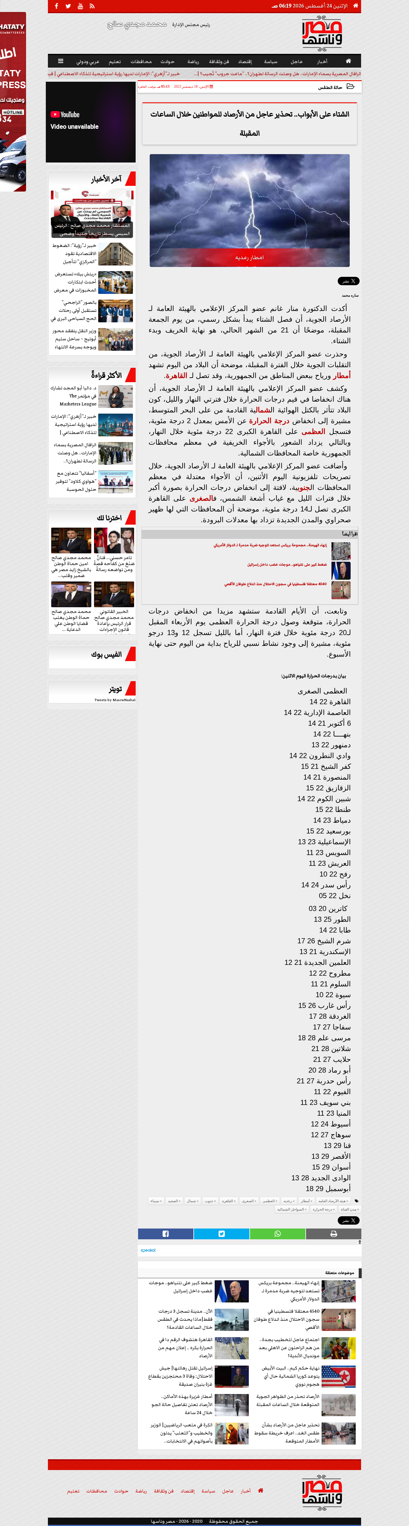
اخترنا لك (109, 518)
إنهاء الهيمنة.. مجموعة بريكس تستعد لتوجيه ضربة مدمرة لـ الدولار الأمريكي (270, 545)
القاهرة (176, 375)
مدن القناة (348, 1209)
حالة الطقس (330, 87)
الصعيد (173, 1201)
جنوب (304, 487)
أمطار (342, 375)
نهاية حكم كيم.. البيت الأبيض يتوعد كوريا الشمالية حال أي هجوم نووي (290, 1376)
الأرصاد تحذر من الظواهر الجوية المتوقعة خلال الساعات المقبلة (287, 1400)
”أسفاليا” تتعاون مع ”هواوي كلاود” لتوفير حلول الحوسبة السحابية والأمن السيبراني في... (95, 482)
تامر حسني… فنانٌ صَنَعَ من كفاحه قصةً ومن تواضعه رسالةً (114, 563)
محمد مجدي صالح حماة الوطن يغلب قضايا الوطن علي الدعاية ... (71, 620)
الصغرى (201, 498)
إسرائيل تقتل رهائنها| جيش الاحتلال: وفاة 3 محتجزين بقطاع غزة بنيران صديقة (180, 1376)
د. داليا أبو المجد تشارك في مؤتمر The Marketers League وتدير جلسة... (73, 396)
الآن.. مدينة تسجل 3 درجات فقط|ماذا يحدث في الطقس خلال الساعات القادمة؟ (185, 1319)
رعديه (288, 1201)
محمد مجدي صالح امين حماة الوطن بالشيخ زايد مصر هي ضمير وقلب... (71, 566)
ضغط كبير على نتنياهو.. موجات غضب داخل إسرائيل (287, 564)
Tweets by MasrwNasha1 (115, 700)
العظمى (313, 431)
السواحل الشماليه (290, 1209)
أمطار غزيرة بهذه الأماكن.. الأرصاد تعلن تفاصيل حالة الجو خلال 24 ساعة (182, 1404)
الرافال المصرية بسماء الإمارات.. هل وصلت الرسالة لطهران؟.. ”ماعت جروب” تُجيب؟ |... (277, 73)
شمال (263, 410)
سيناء (155, 1201)
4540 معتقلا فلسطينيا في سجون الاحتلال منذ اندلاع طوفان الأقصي (275, 584)
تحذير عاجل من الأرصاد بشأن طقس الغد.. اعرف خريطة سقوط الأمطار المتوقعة (286, 1433)
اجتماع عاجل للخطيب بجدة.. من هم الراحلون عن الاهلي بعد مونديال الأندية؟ (289, 1347)
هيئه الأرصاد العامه (332, 1201)
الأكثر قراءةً (106, 375)
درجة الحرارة (269, 421)
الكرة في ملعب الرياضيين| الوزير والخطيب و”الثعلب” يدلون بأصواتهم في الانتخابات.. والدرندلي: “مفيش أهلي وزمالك (182, 1433)
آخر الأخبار (106, 179)
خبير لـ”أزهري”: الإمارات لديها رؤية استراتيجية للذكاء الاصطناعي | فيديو (111, 73)
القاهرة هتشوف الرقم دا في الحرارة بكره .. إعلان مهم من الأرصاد (185, 1347)
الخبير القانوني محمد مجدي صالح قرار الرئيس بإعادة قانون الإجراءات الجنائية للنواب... (114, 623)
